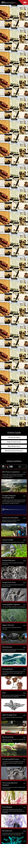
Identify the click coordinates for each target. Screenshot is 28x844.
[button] (25, 2)
